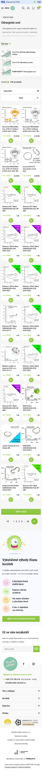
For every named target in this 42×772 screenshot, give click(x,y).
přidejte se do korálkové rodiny (21, 619)
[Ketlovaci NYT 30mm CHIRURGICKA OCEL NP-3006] (10, 394)
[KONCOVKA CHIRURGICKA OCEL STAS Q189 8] (31, 434)
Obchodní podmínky (21, 744)
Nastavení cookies (21, 736)
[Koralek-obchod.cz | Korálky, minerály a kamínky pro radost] (12, 8)
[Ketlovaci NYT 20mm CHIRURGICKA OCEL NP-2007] (31, 194)
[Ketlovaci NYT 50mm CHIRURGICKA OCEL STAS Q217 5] (10, 314)
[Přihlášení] (28, 8)
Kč (35, 2)
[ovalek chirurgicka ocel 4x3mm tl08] (10, 434)
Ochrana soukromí (11, 767)
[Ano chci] (36, 649)
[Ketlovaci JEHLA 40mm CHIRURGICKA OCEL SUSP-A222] (10, 234)
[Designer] (33, 8)
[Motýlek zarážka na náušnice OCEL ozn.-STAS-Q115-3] (10, 354)
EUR (39, 2)
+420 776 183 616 (12, 679)
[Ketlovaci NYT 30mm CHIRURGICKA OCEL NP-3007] (10, 194)
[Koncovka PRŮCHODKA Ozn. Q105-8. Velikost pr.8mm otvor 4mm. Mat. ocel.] (31, 115)
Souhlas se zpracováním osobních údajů (21, 740)
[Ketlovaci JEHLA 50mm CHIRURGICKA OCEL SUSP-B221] (10, 274)
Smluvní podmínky (25, 767)
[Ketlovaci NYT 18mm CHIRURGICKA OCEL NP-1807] (31, 473)
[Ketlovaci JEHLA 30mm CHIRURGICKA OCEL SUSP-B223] (31, 354)
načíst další (21, 512)
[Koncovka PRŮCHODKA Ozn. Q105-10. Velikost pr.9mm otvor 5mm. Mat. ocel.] (10, 154)
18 (28, 521)
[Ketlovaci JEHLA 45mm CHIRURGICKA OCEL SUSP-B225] (31, 314)
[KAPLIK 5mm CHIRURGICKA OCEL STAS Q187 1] (31, 394)
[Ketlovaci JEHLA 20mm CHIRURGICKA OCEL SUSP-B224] (31, 274)
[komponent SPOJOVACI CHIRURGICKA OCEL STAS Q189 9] (10, 473)
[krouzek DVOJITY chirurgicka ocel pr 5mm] (31, 154)
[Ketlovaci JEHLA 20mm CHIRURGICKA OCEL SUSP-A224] (31, 234)
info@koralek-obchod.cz (15, 683)
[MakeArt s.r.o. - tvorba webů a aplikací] (31, 759)
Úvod (11, 17)
